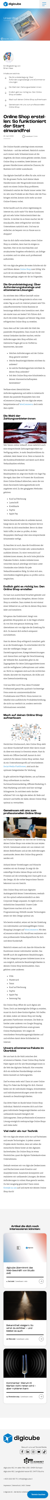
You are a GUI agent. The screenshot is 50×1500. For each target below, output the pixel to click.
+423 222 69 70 (10, 1479)
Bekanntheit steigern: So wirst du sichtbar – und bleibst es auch (19, 1328)
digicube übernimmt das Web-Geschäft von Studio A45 (20, 1271)
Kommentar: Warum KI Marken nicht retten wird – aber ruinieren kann (21, 1386)
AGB (23, 1485)
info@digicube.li (25, 1479)
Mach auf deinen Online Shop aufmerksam (28, 100)
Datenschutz (16, 1485)
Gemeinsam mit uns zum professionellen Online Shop (27, 106)
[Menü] (42, 4)
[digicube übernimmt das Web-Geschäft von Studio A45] (25, 1247)
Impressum (7, 1485)
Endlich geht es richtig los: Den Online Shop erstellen (25, 93)
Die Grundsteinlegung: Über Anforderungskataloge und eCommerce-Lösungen (27, 79)
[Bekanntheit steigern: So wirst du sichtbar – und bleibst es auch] (25, 1305)
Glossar (28, 1485)
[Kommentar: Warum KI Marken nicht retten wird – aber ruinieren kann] (25, 1363)
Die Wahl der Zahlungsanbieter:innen (25, 87)
